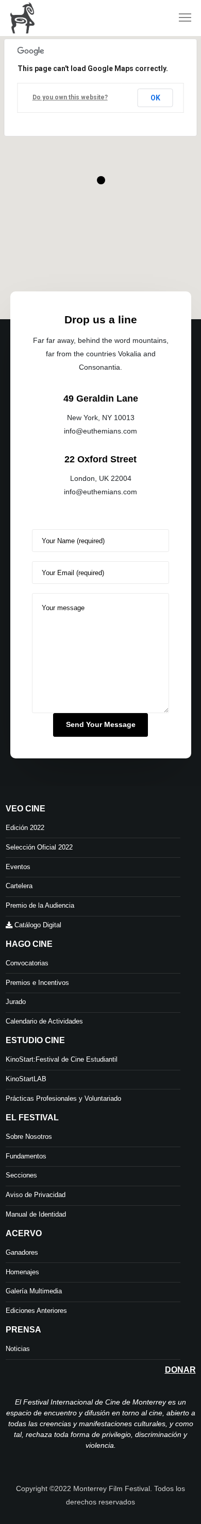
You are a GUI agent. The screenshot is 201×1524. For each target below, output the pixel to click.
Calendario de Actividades (44, 1021)
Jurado (16, 1002)
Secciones (21, 1175)
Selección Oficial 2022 (39, 847)
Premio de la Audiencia (40, 905)
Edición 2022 (25, 828)
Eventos (18, 867)
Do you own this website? (70, 97)
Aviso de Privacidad (35, 1195)
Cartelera (19, 886)
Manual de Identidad (36, 1214)
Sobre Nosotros (29, 1136)
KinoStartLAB (26, 1079)
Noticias (18, 1349)
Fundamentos (26, 1156)
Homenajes (22, 1272)
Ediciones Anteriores (36, 1310)
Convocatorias (27, 963)
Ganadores (22, 1252)
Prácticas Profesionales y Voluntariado (63, 1098)
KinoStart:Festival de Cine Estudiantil (62, 1059)
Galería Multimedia (34, 1291)
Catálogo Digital (36, 925)
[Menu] (180, 18)
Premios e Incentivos (37, 982)
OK (155, 98)
